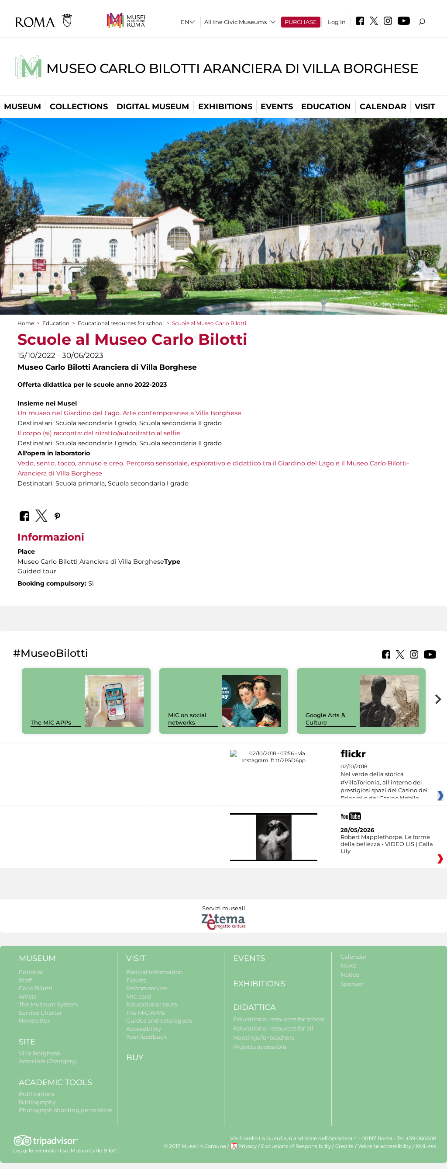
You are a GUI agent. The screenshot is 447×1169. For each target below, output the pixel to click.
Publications (37, 1093)
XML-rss (426, 1146)
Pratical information (154, 971)
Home (25, 323)
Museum (22, 106)
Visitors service (147, 988)
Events (277, 106)
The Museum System (48, 1004)
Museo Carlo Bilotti (95, 1151)
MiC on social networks (187, 718)
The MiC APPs (51, 722)
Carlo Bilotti (35, 988)
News (348, 965)
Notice (349, 974)
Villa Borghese (39, 1053)
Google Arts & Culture (325, 718)
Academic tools (55, 1082)
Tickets (136, 980)
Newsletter (34, 1020)
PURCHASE (301, 21)
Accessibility (143, 1028)
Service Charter (40, 1012)
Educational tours (151, 1004)
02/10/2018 (384, 782)
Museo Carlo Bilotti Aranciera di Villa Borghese (232, 68)
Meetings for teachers (263, 1037)
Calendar (383, 106)
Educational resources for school (121, 323)
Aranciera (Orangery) (48, 1061)
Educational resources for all (273, 1028)
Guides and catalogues (159, 1020)
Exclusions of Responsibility (296, 1146)
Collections (79, 106)
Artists (27, 996)
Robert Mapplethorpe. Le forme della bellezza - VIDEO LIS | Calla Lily (386, 843)
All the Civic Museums (235, 21)
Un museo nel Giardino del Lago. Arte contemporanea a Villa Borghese (129, 413)
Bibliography (37, 1102)
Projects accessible (259, 1046)
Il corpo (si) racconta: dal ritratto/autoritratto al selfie (98, 433)
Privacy (247, 1146)
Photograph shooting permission (66, 1110)
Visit (425, 106)
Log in (337, 21)
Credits (344, 1146)
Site (27, 1042)
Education (326, 106)
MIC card (138, 996)
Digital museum (153, 106)
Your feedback (146, 1036)
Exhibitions (225, 106)
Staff (25, 980)
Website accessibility (384, 1146)
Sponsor (352, 983)
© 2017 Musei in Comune (195, 1146)
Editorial (31, 971)
